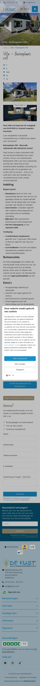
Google (17, 345)
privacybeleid (9, 345)
